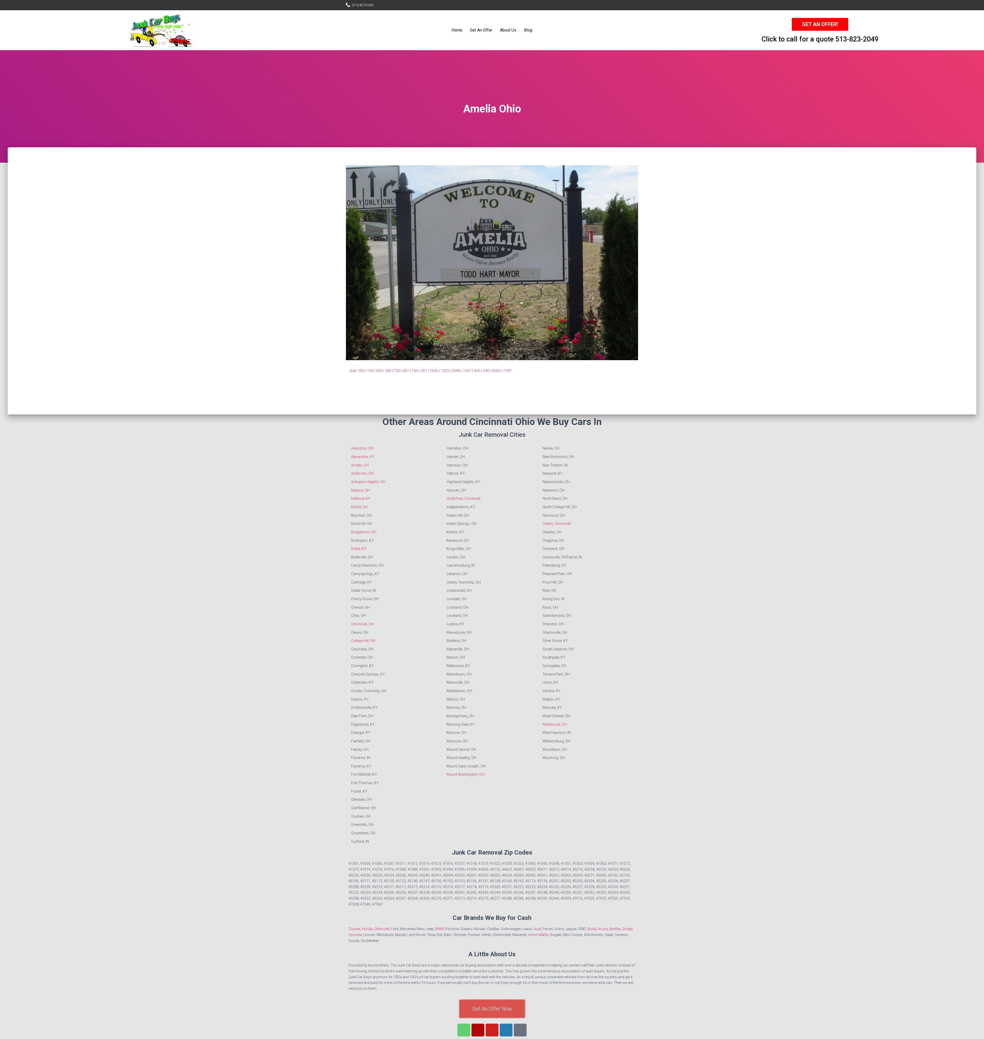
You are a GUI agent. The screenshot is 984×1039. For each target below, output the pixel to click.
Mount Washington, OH (465, 774)
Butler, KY (358, 549)
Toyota (354, 929)
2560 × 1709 (501, 371)
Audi (537, 929)
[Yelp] (477, 1030)
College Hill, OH (363, 641)
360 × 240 (481, 371)
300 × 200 (383, 371)
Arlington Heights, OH (368, 482)
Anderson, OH (362, 473)
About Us (508, 30)
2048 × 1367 (461, 371)
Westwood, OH (554, 724)
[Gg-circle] (506, 1030)
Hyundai (355, 935)
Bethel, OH (359, 507)
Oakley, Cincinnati (556, 524)
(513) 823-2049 (362, 5)
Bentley (615, 929)
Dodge (627, 929)
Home (457, 30)
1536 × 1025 (439, 371)
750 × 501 (401, 371)
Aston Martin (538, 935)
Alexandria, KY (362, 457)
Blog (528, 30)
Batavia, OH (360, 490)
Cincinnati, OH (362, 624)
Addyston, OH (362, 448)
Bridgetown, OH (363, 532)
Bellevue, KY (360, 498)
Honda (367, 929)
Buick (592, 929)
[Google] (463, 1030)
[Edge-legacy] (520, 1030)
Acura (603, 929)
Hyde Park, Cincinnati (463, 498)
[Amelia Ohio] (492, 262)
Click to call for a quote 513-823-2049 (820, 39)
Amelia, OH (360, 465)
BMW (439, 929)
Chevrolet (381, 929)
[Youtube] (492, 1030)
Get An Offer (481, 30)
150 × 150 (365, 371)
